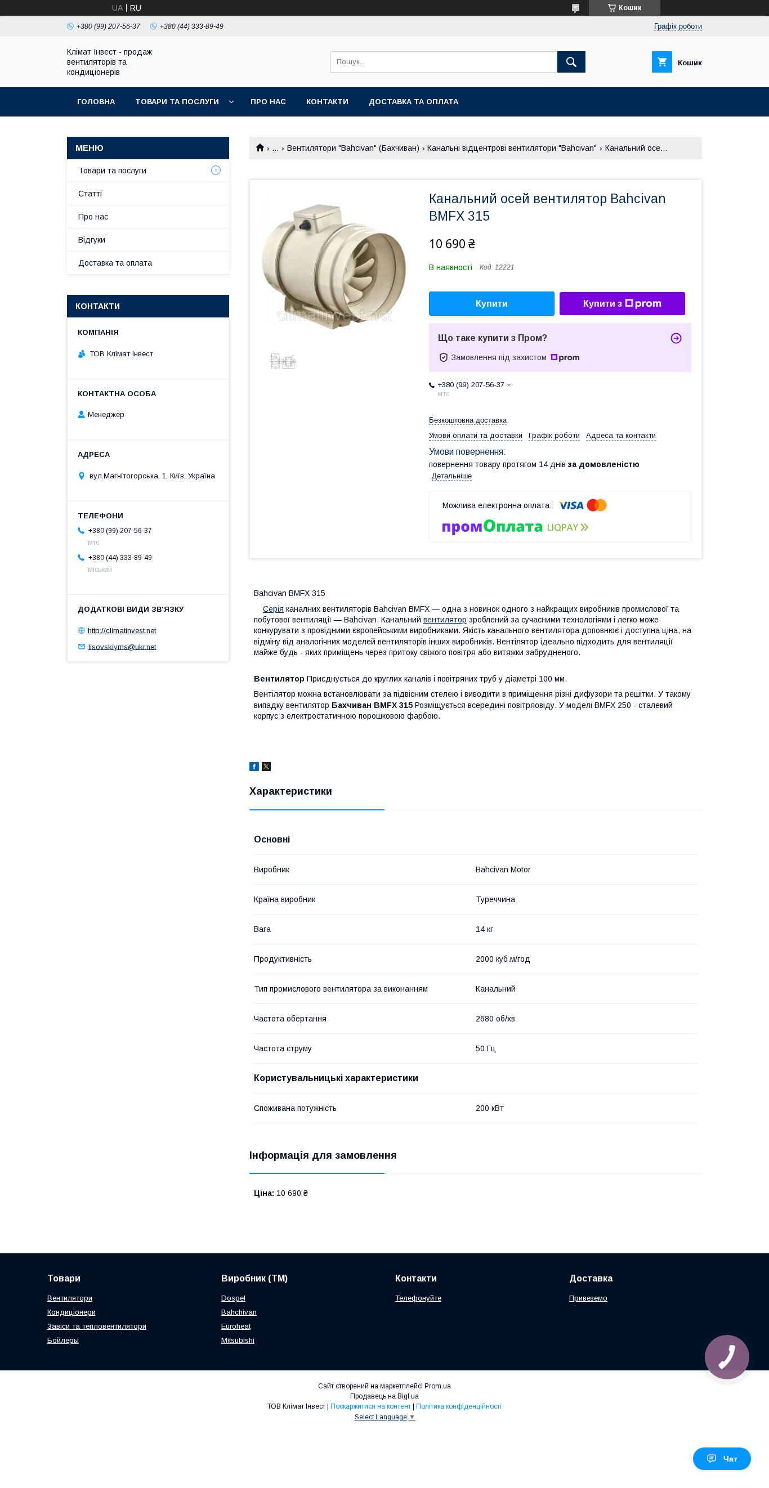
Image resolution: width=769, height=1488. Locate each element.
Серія (273, 608)
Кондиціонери (71, 1312)
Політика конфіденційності (459, 1406)
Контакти (327, 101)
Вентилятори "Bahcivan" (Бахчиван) (353, 148)
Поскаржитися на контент (370, 1406)
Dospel (233, 1298)
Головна (96, 101)
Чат (730, 1458)
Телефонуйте (418, 1298)
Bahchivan (239, 1312)
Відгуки (91, 239)
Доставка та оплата (413, 101)
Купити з (602, 303)
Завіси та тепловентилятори (96, 1326)
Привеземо (588, 1298)
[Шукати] (571, 62)
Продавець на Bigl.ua (384, 1396)
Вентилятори (69, 1298)
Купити (492, 303)
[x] (266, 768)
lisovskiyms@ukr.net (122, 646)
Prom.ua (437, 1386)
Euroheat (236, 1326)
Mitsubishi (237, 1340)
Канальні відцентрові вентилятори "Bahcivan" (512, 148)
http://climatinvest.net (122, 630)
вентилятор (445, 619)
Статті (90, 193)
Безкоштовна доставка (468, 420)
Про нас (268, 101)
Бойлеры (63, 1340)
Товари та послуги (177, 101)
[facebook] (254, 768)
